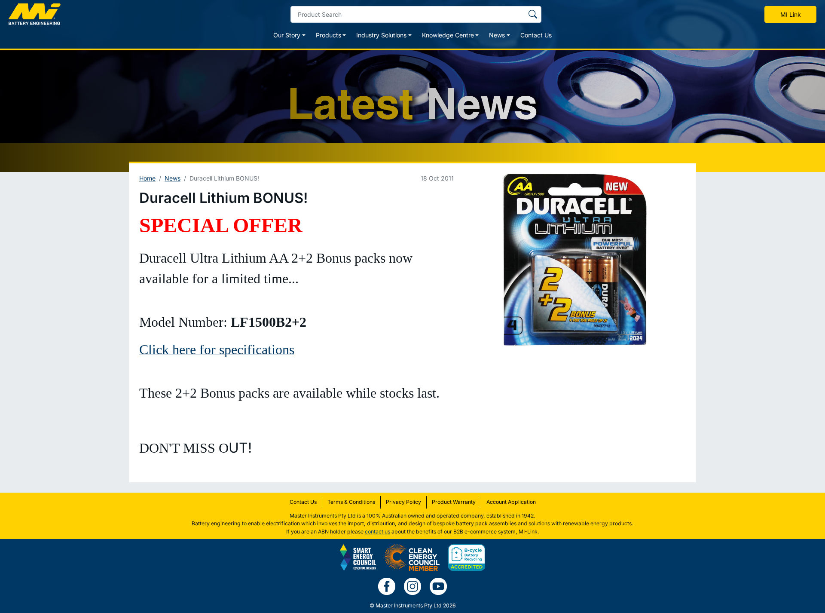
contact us (377, 531)
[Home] (35, 14)
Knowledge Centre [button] (448, 35)
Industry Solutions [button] (381, 35)
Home (147, 178)
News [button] (497, 35)
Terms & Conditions (351, 502)
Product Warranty (454, 502)
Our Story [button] (286, 35)
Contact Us (536, 35)
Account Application (511, 502)
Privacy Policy (403, 502)
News (172, 178)
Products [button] (328, 35)
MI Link (790, 14)
